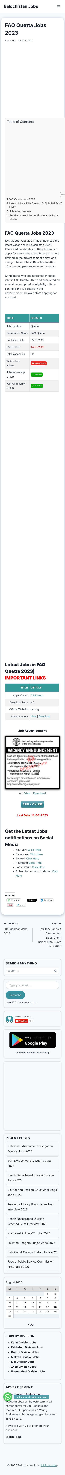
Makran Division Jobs (25, 1357)
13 (32, 1302)
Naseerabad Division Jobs (28, 1371)
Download (44, 716)
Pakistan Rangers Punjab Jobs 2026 (31, 1242)
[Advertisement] (32, 80)
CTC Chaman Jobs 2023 (15, 928)
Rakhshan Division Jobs (27, 1347)
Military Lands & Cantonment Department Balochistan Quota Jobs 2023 (49, 935)
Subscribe (15, 995)
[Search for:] (32, 970)
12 (25, 1302)
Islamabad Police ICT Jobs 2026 (28, 1233)
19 (25, 1307)
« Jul (31, 1324)
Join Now (38, 374)
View (33, 716)
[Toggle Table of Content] (61, 194)
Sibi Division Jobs (23, 1361)
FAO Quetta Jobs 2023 (22, 199)
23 (55, 1307)
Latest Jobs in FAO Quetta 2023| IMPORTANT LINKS (35, 205)
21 (40, 1307)
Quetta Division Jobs (25, 1352)
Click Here (37, 695)
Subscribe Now (40, 363)
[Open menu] (58, 6)
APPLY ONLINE (32, 804)
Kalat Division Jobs (23, 1342)
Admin (11, 40)
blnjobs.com (49, 1465)
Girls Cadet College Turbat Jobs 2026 (32, 1252)
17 (9, 1307)
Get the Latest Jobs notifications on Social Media (34, 217)
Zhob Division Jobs (23, 1366)
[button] (7, 1396)
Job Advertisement (20, 211)
